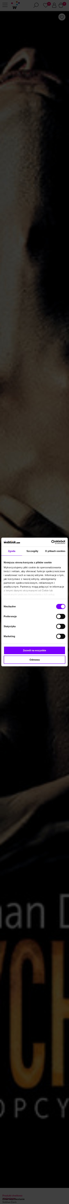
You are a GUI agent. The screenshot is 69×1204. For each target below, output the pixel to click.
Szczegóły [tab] (32, 551)
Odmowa (35, 659)
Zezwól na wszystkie (34, 650)
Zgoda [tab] (11, 551)
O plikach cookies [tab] (55, 551)
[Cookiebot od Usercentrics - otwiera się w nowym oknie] (51, 542)
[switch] (60, 616)
